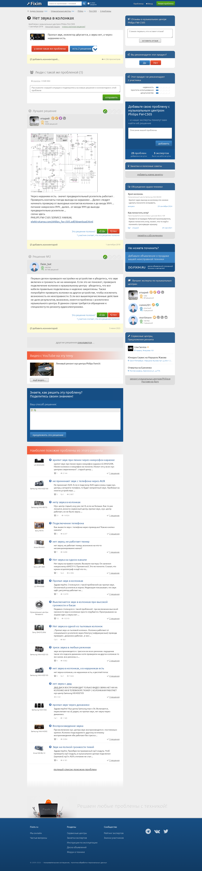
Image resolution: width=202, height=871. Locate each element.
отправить (111, 97)
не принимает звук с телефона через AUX (79, 480)
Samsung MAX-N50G (39, 731)
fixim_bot (46, 263)
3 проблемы (105, 11)
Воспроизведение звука (68, 725)
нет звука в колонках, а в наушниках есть (78, 668)
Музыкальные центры (61, 11)
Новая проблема (165, 3)
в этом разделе (93, 3)
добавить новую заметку (150, 174)
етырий (45, 118)
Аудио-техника (36, 11)
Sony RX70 (39, 530)
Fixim (36, 3)
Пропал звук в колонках (68, 580)
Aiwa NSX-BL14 (39, 753)
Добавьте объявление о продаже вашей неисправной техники (148, 257)
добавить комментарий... (45, 59)
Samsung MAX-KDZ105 (39, 675)
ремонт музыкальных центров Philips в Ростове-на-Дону (150, 380)
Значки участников (114, 837)
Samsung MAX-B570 (39, 507)
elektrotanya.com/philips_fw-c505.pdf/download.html (62, 221)
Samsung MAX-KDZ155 (39, 654)
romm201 (145, 304)
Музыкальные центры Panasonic (39, 613)
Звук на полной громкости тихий (73, 746)
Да (103, 231)
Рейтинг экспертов (113, 833)
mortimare (145, 317)
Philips (80, 11)
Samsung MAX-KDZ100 (39, 488)
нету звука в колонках (66, 502)
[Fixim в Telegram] (148, 831)
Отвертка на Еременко (140, 367)
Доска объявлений (77, 847)
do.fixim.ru (137, 267)
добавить (163, 143)
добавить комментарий (45, 244)
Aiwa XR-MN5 (39, 547)
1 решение (114, 473)
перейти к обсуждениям (150, 235)
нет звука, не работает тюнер (71, 541)
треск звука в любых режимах (72, 647)
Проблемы (139, 3)
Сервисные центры (77, 833)
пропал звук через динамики (71, 704)
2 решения (114, 533)
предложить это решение (48, 434)
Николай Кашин (52, 26)
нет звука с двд (62, 683)
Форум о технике (76, 851)
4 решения (114, 675)
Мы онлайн (36, 833)
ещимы (37, 80)
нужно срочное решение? (73, 26)
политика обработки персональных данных (89, 862)
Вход (150, 3)
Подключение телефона (68, 523)
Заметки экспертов (77, 837)
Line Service (140, 347)
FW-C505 (93, 11)
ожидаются (84, 342)
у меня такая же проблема (50, 48)
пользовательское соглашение (56, 862)
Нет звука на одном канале (70, 559)
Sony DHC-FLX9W (39, 632)
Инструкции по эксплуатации (82, 842)
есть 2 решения (81, 48)
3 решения (114, 696)
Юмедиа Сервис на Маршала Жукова (147, 357)
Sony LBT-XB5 (39, 567)
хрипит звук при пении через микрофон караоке (84, 459)
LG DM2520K (39, 465)
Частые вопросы (38, 837)
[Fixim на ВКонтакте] (157, 831)
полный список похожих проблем (75, 769)
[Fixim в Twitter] (165, 831)
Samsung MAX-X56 (39, 710)
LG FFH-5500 (39, 586)
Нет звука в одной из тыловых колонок (78, 626)
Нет (115, 231)
